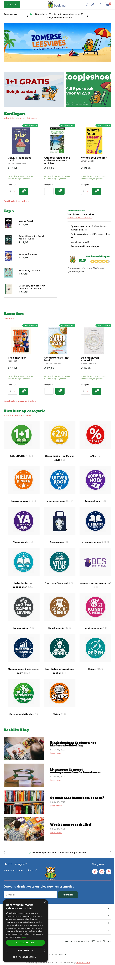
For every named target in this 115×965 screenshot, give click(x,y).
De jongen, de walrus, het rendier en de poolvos (32, 287)
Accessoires (59, 541)
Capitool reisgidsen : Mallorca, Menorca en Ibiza (57, 160)
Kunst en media (95, 627)
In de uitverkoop (60, 500)
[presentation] (29, 15)
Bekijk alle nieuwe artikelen (20, 400)
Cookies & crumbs (28, 254)
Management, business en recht (23, 670)
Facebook (95, 871)
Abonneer (68, 894)
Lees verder (27, 937)
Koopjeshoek (95, 500)
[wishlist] (100, 4)
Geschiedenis (59, 627)
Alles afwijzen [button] (25, 950)
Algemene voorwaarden (77, 941)
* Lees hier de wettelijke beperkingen (20, 900)
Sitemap (107, 941)
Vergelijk (12, 184)
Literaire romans (95, 541)
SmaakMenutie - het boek (56, 359)
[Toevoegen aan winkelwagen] (23, 191)
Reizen (95, 668)
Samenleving (24, 627)
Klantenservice (11, 14)
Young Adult (23, 541)
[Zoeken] (87, 4)
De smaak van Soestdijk (90, 359)
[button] (25, 957)
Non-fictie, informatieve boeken (59, 670)
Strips (59, 713)
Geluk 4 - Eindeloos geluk (19, 159)
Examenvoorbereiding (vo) (95, 584)
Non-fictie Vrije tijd (59, 582)
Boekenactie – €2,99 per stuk (59, 457)
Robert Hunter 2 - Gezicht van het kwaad (32, 237)
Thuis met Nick (17, 357)
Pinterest (108, 871)
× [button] (44, 902)
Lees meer (56, 753)
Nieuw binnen (23, 500)
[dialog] (25, 930)
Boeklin (62, 954)
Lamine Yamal (26, 221)
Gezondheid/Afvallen (23, 713)
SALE (95, 455)
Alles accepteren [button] (25, 942)
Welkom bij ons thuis (29, 270)
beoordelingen (83, 962)
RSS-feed (96, 941)
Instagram (102, 871)
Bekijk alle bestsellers (16, 201)
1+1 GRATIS (21, 455)
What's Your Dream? (94, 157)
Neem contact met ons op (80, 217)
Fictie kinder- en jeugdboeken (23, 584)
